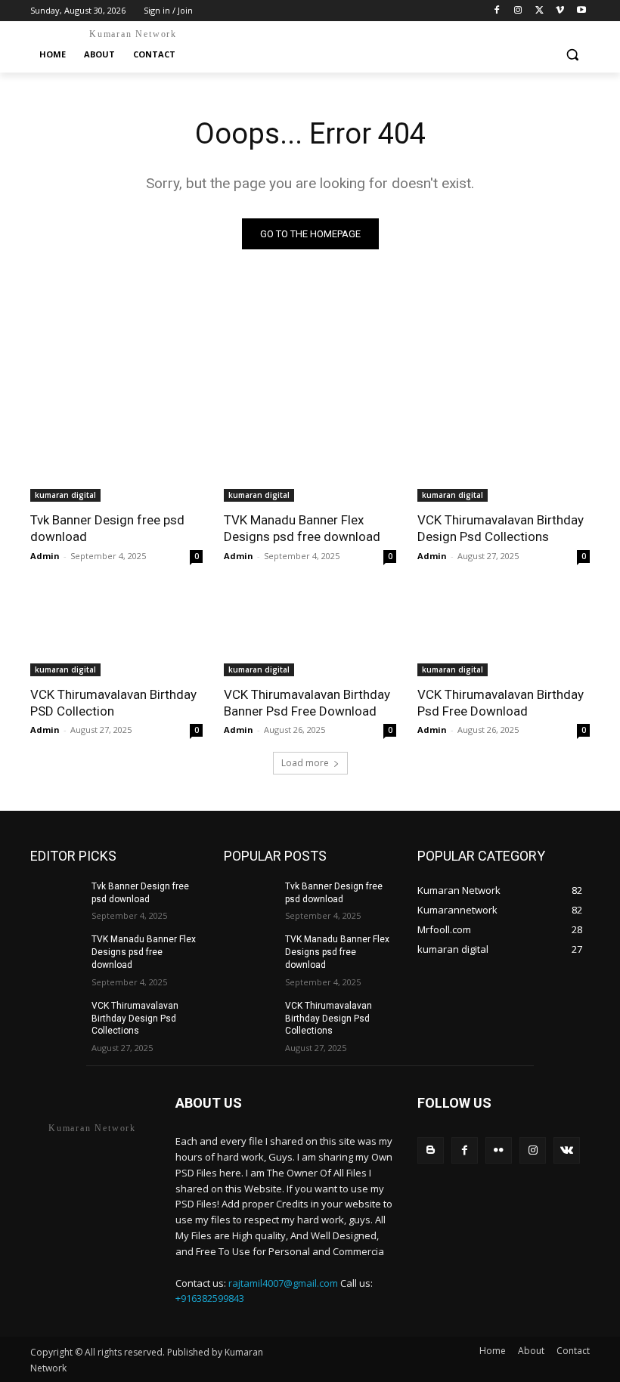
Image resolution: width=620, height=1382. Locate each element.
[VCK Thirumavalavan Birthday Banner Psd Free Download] (310, 633)
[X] (539, 11)
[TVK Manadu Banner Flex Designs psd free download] (310, 459)
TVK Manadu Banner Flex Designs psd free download (143, 952)
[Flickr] (498, 1150)
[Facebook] (497, 11)
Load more (305, 762)
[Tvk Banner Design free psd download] (116, 459)
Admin (45, 555)
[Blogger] (430, 1150)
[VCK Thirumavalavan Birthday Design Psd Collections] (503, 459)
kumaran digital (65, 495)
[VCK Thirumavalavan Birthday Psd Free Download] (503, 633)
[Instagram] (518, 11)
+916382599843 (209, 1298)
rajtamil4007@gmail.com (283, 1283)
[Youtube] (581, 11)
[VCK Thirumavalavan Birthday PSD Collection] (116, 633)
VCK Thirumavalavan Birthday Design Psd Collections (134, 1018)
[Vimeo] (560, 11)
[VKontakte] (566, 1150)
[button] (572, 55)
